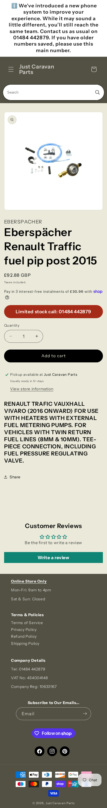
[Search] (97, 92)
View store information (31, 388)
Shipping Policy (25, 643)
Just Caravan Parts (60, 803)
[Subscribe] (85, 713)
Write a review (53, 557)
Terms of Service (27, 622)
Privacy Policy (23, 629)
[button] (11, 69)
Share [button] (15, 477)
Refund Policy (24, 636)
